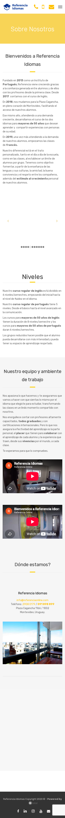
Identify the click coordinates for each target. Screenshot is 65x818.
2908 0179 (28, 604)
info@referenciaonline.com (32, 600)
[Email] (48, 811)
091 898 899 (46, 604)
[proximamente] (41, 811)
